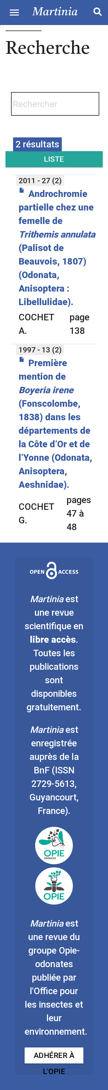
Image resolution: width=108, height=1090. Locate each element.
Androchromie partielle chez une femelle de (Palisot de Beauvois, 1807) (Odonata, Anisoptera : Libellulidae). (57, 248)
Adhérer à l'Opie (54, 1057)
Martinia (55, 12)
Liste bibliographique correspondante (54, 161)
